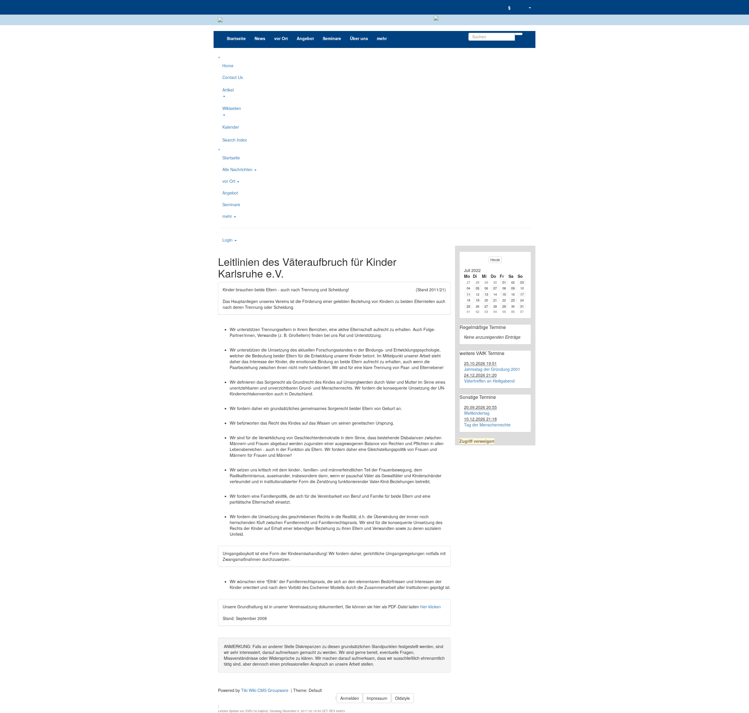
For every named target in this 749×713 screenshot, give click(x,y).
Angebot (305, 38)
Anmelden (349, 698)
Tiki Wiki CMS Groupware (265, 690)
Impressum (377, 698)
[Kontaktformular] (519, 4)
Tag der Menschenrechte (487, 425)
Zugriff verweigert (476, 441)
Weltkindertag (476, 413)
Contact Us (232, 77)
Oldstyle (402, 698)
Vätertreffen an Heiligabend (489, 381)
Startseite (236, 38)
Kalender (230, 127)
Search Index (234, 140)
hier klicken (430, 606)
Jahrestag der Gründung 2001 (492, 369)
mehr (382, 38)
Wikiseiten (231, 108)
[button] (529, 7)
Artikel (228, 90)
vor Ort (281, 38)
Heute (495, 259)
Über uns (359, 38)
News (260, 38)
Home (227, 65)
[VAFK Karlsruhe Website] (218, 7)
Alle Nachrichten (238, 169)
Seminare (332, 38)
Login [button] (228, 240)
